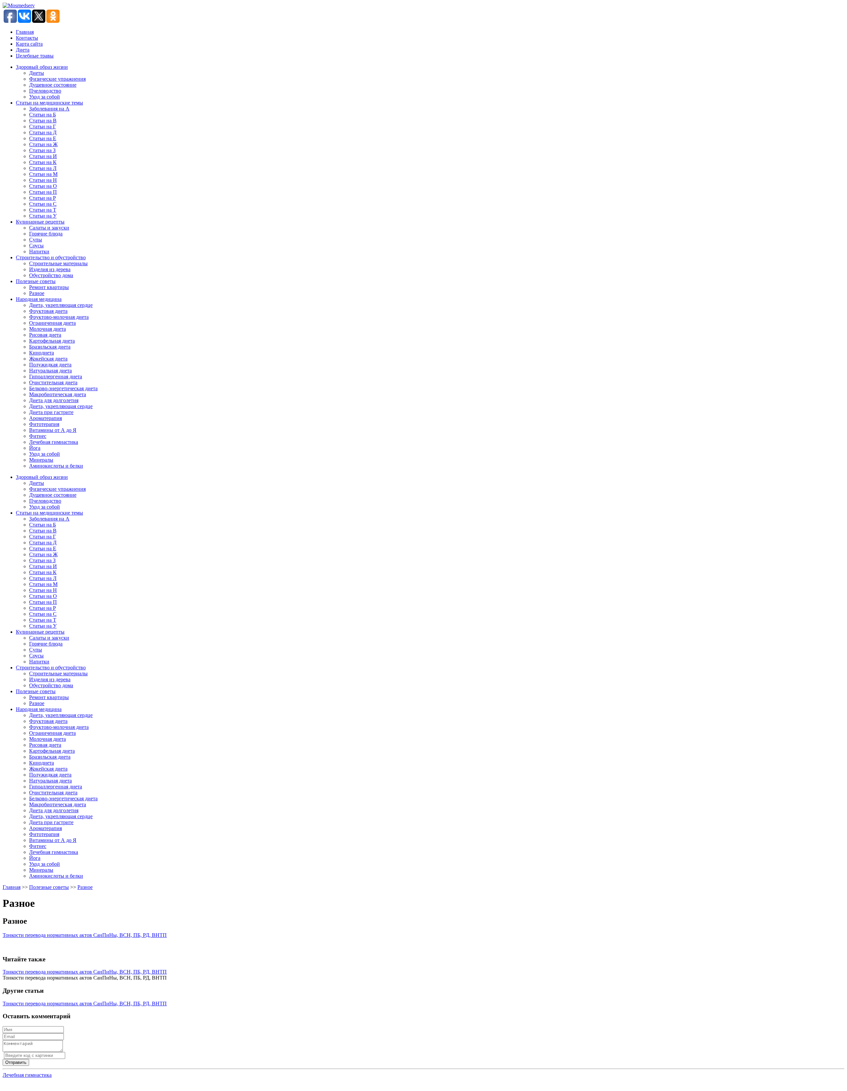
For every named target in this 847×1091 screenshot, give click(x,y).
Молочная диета (47, 329)
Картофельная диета (52, 341)
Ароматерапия (45, 418)
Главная (25, 32)
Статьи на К (43, 162)
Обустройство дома (51, 275)
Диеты (36, 73)
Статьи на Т (42, 210)
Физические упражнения (57, 79)
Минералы (41, 460)
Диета (22, 50)
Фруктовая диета (48, 311)
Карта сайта (29, 44)
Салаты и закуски (49, 228)
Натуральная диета (50, 370)
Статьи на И (43, 156)
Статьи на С (43, 204)
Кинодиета (41, 353)
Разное (36, 293)
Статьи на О (43, 186)
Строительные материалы (58, 263)
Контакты (27, 38)
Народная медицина (39, 299)
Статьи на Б (42, 114)
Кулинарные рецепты (40, 222)
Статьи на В (43, 120)
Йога (34, 448)
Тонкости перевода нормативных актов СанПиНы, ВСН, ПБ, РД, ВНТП (85, 935)
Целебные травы (35, 56)
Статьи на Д (43, 132)
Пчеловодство (45, 91)
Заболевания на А (49, 108)
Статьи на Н (43, 180)
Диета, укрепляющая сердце (61, 305)
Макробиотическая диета (57, 394)
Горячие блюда (46, 233)
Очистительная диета (53, 382)
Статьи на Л (43, 168)
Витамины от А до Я (52, 430)
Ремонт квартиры (49, 287)
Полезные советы (36, 281)
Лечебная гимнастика (53, 442)
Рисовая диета (45, 335)
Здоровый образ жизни (42, 67)
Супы (35, 239)
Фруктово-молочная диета (59, 317)
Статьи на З (42, 150)
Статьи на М (43, 174)
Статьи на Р (42, 198)
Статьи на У (43, 216)
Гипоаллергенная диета (55, 376)
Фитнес (37, 436)
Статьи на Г (42, 126)
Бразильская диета (49, 347)
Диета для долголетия (53, 400)
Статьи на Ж (43, 144)
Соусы (36, 245)
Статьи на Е (42, 138)
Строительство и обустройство (51, 257)
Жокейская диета (48, 358)
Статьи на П (43, 192)
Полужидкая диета (50, 364)
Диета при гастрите (51, 412)
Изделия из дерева (49, 269)
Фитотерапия (44, 424)
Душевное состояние (52, 85)
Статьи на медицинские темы (49, 102)
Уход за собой (44, 97)
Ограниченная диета (52, 323)
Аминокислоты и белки (56, 466)
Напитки (39, 251)
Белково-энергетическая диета (63, 388)
